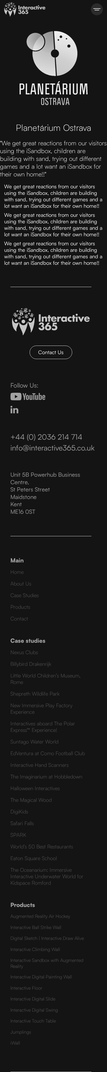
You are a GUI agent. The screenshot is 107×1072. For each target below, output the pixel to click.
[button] (97, 9)
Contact (19, 618)
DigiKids (19, 811)
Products (20, 607)
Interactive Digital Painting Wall (41, 977)
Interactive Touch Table (33, 1021)
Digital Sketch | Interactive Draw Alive (47, 938)
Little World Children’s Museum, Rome (45, 678)
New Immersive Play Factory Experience (41, 708)
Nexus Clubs (24, 652)
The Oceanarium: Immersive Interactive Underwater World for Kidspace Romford (46, 876)
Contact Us (51, 352)
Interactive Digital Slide (32, 999)
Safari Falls (22, 823)
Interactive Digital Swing (34, 1010)
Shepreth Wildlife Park (34, 693)
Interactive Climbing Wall (35, 949)
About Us (20, 583)
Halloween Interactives (35, 788)
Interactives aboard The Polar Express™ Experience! (42, 726)
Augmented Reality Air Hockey (40, 916)
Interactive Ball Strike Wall (35, 927)
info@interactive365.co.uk (52, 447)
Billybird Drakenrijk (30, 664)
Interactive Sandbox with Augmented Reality (46, 963)
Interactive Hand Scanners (39, 765)
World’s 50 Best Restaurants (41, 846)
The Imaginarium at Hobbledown (46, 776)
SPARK (18, 835)
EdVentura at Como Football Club (47, 753)
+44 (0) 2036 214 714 (46, 436)
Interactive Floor (26, 988)
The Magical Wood (31, 800)
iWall (15, 1043)
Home (17, 572)
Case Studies (24, 595)
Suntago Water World (34, 741)
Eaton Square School (33, 858)
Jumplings (20, 1032)
